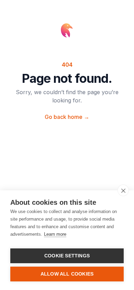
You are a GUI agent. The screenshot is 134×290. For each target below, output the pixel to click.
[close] (123, 190)
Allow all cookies (67, 274)
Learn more (55, 234)
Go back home (67, 116)
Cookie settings (67, 255)
